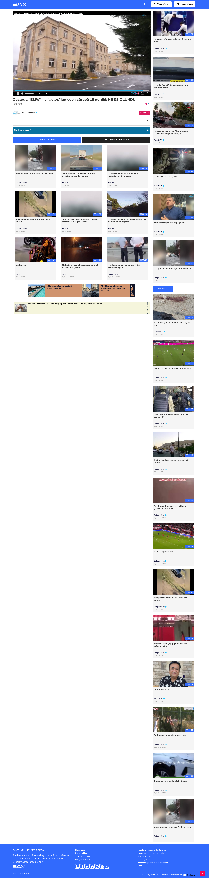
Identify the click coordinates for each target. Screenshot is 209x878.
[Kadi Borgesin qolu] (173, 536)
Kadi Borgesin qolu (163, 552)
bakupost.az (159, 332)
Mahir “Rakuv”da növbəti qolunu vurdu (173, 368)
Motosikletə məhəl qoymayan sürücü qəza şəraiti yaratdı (80, 266)
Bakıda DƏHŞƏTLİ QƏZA (166, 177)
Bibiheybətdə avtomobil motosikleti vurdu (171, 461)
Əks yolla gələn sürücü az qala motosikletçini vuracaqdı (123, 174)
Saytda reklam (81, 853)
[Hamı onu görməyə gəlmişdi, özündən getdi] (173, 23)
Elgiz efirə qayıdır (162, 689)
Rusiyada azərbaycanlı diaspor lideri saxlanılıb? (171, 415)
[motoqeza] (35, 249)
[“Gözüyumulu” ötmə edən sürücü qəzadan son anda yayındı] (81, 158)
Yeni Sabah (158, 698)
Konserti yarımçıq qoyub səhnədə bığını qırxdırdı (170, 644)
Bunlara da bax (47, 140)
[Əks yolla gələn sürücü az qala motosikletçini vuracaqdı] (127, 158)
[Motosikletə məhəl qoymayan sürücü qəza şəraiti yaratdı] (81, 249)
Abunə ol (144, 113)
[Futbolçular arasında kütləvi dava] (173, 719)
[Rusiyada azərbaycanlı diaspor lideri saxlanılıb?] (173, 398)
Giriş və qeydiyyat (185, 4)
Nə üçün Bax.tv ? (82, 859)
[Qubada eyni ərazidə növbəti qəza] (173, 765)
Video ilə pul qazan (83, 856)
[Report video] (147, 121)
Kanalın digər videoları (116, 140)
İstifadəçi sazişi (144, 859)
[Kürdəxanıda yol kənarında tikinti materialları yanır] (127, 249)
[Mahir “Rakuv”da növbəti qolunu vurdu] (173, 353)
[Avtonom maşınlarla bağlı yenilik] (173, 207)
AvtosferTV (66, 182)
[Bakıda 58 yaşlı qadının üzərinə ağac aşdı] (173, 307)
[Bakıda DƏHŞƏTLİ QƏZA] (173, 161)
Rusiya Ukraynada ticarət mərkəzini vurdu (33, 220)
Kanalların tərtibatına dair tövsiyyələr (153, 850)
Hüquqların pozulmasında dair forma (153, 863)
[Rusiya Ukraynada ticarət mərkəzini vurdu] (35, 203)
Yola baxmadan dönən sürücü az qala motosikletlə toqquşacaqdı (80, 220)
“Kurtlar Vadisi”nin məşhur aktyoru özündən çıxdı (171, 86)
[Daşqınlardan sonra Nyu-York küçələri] (35, 158)
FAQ (140, 866)
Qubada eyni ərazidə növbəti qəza (170, 781)
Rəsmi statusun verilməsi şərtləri (151, 853)
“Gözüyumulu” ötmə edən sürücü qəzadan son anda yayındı (78, 174)
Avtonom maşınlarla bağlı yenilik (170, 222)
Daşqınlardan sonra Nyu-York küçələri (34, 173)
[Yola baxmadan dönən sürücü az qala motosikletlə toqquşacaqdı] (81, 203)
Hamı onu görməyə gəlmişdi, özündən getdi (172, 40)
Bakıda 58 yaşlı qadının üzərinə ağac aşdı (172, 323)
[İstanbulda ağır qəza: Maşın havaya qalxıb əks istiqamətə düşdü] (173, 115)
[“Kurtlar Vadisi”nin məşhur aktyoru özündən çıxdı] (173, 69)
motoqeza (21, 265)
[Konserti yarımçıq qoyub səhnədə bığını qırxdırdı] (173, 628)
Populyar (163, 289)
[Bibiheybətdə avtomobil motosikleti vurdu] (173, 444)
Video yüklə (162, 4)
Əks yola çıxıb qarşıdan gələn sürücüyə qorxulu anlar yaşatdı (127, 220)
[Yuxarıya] (202, 873)
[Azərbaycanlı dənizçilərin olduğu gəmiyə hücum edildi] (173, 490)
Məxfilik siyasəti (144, 856)
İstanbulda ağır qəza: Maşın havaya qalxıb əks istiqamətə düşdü (171, 132)
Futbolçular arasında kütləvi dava (170, 735)
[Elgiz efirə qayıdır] (173, 674)
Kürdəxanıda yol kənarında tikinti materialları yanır (124, 266)
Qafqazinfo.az (21, 182)
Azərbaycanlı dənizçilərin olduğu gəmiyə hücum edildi (170, 507)
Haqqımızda (80, 850)
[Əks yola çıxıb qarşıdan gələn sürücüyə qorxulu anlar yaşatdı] (127, 203)
